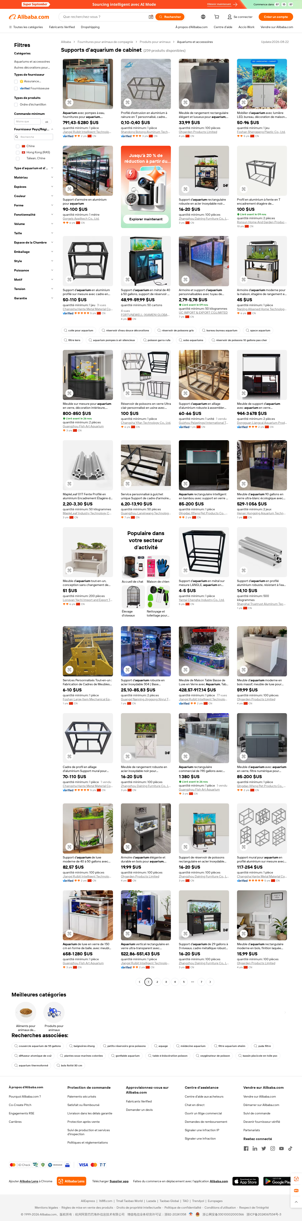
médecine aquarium (193, 1046)
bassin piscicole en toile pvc (260, 1055)
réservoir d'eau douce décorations (127, 330)
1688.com (105, 1201)
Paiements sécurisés (81, 1096)
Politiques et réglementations (87, 1142)
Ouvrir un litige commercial (203, 1113)
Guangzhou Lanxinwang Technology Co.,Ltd (146, 513)
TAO (185, 1201)
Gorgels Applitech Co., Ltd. (81, 218)
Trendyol (198, 1201)
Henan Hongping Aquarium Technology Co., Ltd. (262, 513)
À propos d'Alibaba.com (26, 1087)
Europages (215, 1201)
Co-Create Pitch (20, 1105)
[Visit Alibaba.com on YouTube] (281, 1148)
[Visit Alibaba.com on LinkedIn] (255, 1148)
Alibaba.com (219, 1181)
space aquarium (260, 330)
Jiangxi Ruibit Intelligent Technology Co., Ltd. (88, 132)
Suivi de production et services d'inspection (88, 1132)
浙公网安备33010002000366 (223, 1214)
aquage (163, 1046)
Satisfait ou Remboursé (83, 1105)
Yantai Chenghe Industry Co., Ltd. (201, 600)
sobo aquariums (193, 340)
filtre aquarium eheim (231, 1046)
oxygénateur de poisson (215, 1055)
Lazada (151, 1201)
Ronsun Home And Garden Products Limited (262, 222)
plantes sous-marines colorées (83, 1055)
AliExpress (88, 1201)
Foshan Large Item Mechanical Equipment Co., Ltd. (88, 699)
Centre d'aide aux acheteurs (204, 1096)
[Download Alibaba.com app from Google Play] (278, 1181)
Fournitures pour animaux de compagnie (105, 42)
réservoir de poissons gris (178, 330)
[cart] (217, 17)
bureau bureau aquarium (221, 330)
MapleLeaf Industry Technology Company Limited (88, 513)
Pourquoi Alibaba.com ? (25, 1096)
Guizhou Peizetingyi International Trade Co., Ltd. (204, 422)
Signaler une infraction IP (202, 1130)
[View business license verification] (191, 1214)
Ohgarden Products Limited (198, 132)
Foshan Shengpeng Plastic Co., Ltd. (261, 132)
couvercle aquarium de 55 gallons (40, 1046)
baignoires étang (84, 1046)
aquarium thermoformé (33, 1065)
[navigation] (33, 512)
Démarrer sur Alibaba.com (261, 1105)
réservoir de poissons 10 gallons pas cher (241, 340)
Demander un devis (139, 1110)
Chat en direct (195, 1105)
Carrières (15, 1121)
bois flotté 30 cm (71, 1065)
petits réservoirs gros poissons (126, 1046)
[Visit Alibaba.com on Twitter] (263, 1148)
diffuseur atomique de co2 (35, 1055)
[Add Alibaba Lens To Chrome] (71, 1181)
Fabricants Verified (139, 1101)
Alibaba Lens (29, 1181)
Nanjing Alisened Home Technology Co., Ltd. (262, 309)
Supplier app (119, 1181)
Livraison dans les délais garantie (89, 1113)
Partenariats (251, 1130)
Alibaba (66, 42)
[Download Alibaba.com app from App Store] (245, 1181)
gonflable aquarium (128, 1055)
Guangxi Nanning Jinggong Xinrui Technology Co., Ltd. (146, 699)
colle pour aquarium (80, 330)
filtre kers (74, 340)
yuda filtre (264, 1046)
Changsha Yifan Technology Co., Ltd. (146, 422)
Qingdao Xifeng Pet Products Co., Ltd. (204, 513)
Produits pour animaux (155, 42)
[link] (296, 1179)
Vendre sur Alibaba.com (259, 1096)
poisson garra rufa (159, 340)
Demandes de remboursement (206, 1121)
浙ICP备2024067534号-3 (264, 1214)
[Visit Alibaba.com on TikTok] (290, 1148)
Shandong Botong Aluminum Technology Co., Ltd (146, 132)
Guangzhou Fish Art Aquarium (83, 426)
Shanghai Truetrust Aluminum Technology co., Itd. (262, 604)
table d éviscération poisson (170, 1055)
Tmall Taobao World (129, 1201)
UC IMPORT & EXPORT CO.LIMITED (203, 312)
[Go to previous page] (139, 982)
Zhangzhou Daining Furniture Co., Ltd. (204, 218)
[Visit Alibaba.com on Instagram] (272, 1148)
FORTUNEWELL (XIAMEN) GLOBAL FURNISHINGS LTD (146, 315)
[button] (151, 16)
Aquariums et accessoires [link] (195, 42)
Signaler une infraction (200, 1138)
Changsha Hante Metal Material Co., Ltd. (88, 309)
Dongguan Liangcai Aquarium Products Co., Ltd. (262, 422)
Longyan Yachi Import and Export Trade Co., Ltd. (88, 600)
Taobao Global (169, 1201)
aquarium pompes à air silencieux (114, 340)
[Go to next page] (210, 982)
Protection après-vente (83, 1121)
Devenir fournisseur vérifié (261, 1121)
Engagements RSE (21, 1113)
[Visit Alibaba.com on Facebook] (246, 1148)
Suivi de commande (256, 1113)
